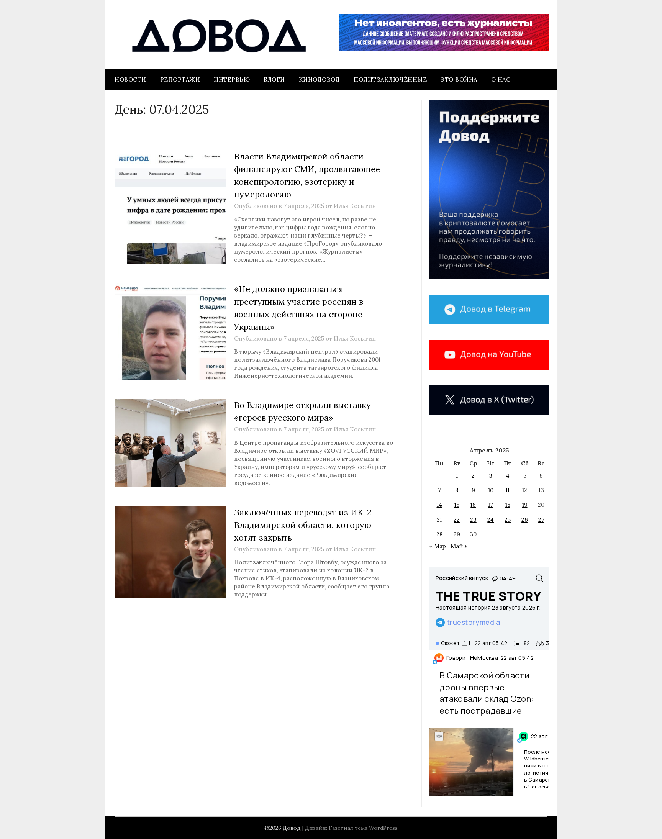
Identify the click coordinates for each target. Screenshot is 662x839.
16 (473, 504)
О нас (501, 79)
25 (508, 519)
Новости (130, 79)
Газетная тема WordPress (363, 827)
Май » (459, 546)
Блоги (274, 79)
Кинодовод (319, 79)
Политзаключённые (390, 79)
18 (507, 504)
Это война (459, 79)
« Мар (437, 546)
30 (473, 534)
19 (525, 504)
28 (439, 534)
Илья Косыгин (355, 206)
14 (439, 504)
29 (457, 534)
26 (524, 519)
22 (457, 519)
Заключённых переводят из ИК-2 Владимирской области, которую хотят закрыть (303, 525)
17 (490, 504)
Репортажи (180, 79)
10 (490, 490)
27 (541, 519)
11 (508, 490)
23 (473, 519)
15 (456, 504)
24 (490, 519)
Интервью (232, 79)
